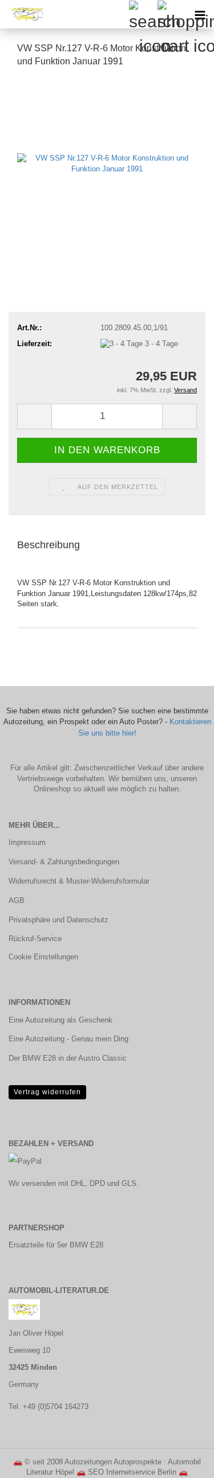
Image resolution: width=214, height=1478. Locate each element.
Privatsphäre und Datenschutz (58, 919)
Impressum (27, 842)
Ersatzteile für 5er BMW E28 (56, 1245)
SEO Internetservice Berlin (132, 1472)
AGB (17, 900)
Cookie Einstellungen (43, 957)
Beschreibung (48, 545)
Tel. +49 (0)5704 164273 (48, 1406)
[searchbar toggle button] (142, 14)
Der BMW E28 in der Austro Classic (68, 1058)
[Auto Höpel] (23, 14)
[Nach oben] (182, 1461)
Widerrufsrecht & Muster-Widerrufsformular (79, 881)
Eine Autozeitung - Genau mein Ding (68, 1038)
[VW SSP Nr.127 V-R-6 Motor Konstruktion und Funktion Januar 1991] (107, 163)
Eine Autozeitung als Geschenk (60, 1020)
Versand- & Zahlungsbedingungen (64, 861)
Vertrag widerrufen (47, 1092)
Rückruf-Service (35, 938)
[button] (34, 416)
